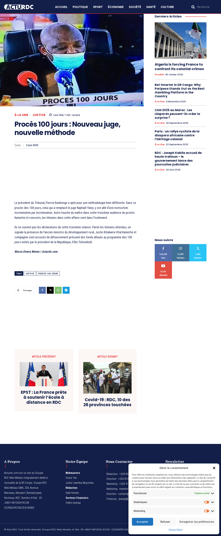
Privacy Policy (176, 529)
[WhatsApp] (58, 290)
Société (159, 74)
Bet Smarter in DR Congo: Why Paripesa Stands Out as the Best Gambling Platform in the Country (180, 90)
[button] (214, 468)
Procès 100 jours (48, 273)
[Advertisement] (76, 174)
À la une (21, 115)
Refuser (165, 521)
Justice (39, 115)
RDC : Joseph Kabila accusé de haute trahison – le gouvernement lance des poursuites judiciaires (178, 158)
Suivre (180, 245)
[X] (50, 290)
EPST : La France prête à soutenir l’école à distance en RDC (44, 397)
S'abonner (163, 262)
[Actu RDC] (22, 7)
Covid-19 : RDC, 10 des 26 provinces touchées (107, 402)
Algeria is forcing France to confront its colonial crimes (179, 66)
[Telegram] (66, 290)
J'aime (163, 245)
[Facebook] (42, 290)
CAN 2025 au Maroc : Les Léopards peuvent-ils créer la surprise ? (177, 114)
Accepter (142, 521)
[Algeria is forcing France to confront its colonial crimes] (180, 40)
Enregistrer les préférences (197, 521)
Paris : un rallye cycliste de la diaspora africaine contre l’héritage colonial (177, 135)
